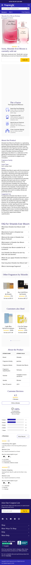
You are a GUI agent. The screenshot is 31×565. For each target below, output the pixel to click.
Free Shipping (25, 12)
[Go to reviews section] (14, 46)
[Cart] (28, 5)
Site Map (8, 555)
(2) (18, 46)
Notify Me (25, 60)
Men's (11, 12)
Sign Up (25, 511)
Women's (4, 12)
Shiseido (5, 18)
